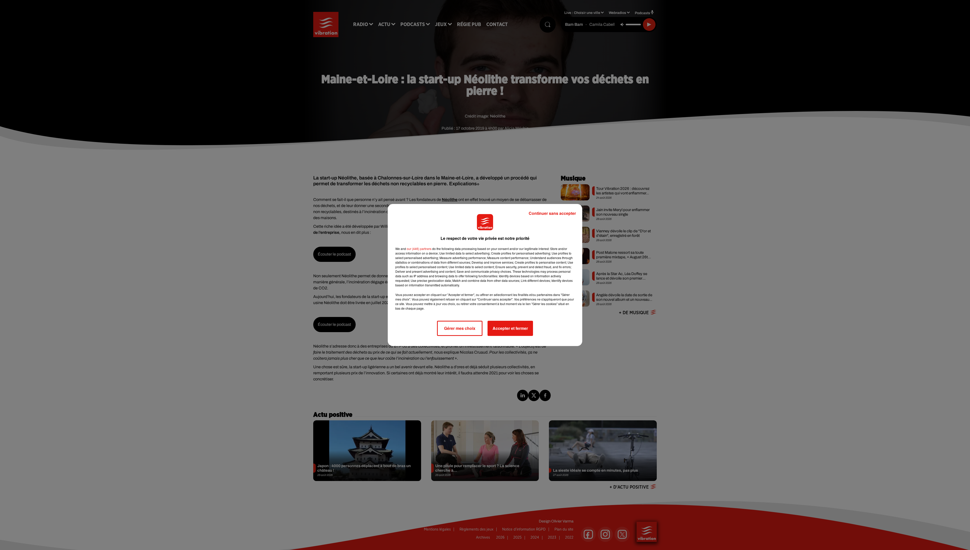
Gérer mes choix (459, 328)
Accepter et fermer (510, 328)
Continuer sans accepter (552, 213)
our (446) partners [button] (419, 248)
